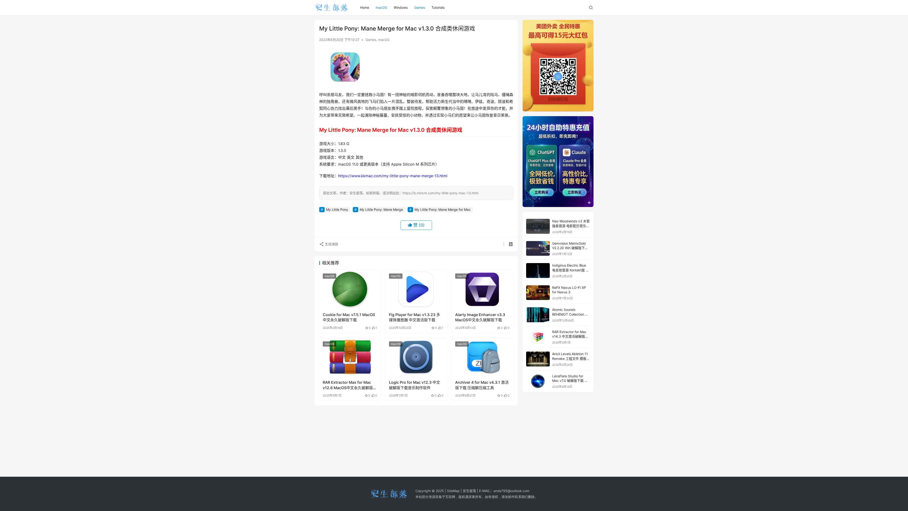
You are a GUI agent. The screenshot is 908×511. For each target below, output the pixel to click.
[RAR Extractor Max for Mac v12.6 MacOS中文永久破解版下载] (350, 357)
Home (364, 7)
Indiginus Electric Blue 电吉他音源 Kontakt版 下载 (570, 270)
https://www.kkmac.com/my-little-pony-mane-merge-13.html (392, 175)
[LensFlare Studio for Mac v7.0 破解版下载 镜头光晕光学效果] (538, 381)
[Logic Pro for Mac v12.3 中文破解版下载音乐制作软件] (416, 357)
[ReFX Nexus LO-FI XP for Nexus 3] (538, 292)
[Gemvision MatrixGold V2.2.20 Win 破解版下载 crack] (538, 248)
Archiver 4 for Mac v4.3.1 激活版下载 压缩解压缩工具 (482, 385)
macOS (381, 7)
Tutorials (438, 7)
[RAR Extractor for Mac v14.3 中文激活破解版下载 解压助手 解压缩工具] (538, 337)
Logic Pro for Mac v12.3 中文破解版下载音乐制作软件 (414, 385)
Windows (401, 7)
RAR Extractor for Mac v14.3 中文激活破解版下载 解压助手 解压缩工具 (570, 336)
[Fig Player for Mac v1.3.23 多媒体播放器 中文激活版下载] (416, 289)
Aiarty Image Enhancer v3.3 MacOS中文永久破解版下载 (480, 317)
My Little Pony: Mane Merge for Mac (443, 209)
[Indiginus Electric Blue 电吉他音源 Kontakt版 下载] (538, 270)
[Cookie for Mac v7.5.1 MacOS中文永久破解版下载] (350, 289)
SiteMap (453, 491)
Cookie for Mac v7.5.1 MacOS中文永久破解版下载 (349, 317)
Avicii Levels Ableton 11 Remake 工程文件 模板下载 (571, 358)
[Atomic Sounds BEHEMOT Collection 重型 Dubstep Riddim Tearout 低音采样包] (538, 314)
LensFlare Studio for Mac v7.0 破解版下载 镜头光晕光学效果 (570, 380)
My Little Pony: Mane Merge (381, 209)
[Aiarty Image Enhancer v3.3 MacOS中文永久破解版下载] (482, 289)
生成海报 (331, 244)
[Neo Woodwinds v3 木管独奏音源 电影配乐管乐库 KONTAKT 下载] (538, 226)
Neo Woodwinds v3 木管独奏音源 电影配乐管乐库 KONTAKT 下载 (571, 225)
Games (419, 7)
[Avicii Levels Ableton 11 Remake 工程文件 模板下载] (538, 359)
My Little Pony (337, 209)
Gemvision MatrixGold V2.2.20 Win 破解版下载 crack (570, 248)
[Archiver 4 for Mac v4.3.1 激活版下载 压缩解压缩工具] (482, 357)
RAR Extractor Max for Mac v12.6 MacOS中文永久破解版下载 (350, 385)
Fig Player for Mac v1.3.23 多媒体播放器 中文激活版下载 (414, 317)
